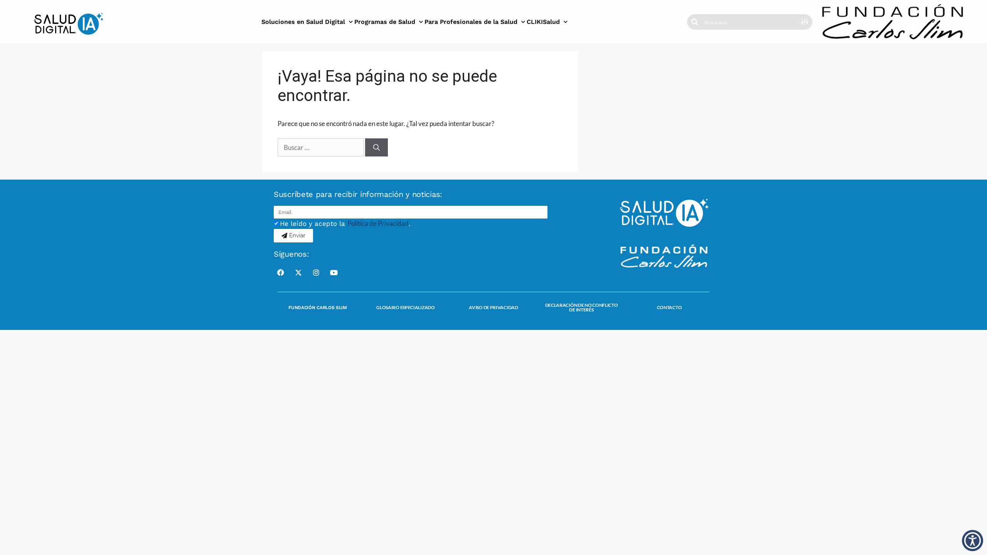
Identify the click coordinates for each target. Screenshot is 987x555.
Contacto (669, 307)
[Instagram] (316, 272)
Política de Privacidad (378, 223)
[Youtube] (334, 272)
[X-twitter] (298, 272)
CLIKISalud (543, 21)
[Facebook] (281, 272)
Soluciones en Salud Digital (303, 21)
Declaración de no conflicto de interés (581, 307)
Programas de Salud (384, 21)
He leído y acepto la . (345, 223)
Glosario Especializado (405, 307)
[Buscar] (376, 147)
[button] (972, 540)
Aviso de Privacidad (493, 307)
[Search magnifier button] (694, 22)
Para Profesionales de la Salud (470, 21)
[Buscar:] (321, 147)
